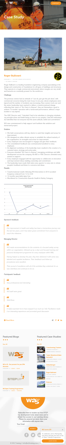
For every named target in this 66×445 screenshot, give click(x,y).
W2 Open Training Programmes (13, 389)
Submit (33, 428)
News (18, 368)
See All (5, 344)
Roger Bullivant (12, 75)
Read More (9, 320)
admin (13, 368)
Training (19, 390)
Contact (55, 3)
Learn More (53, 441)
